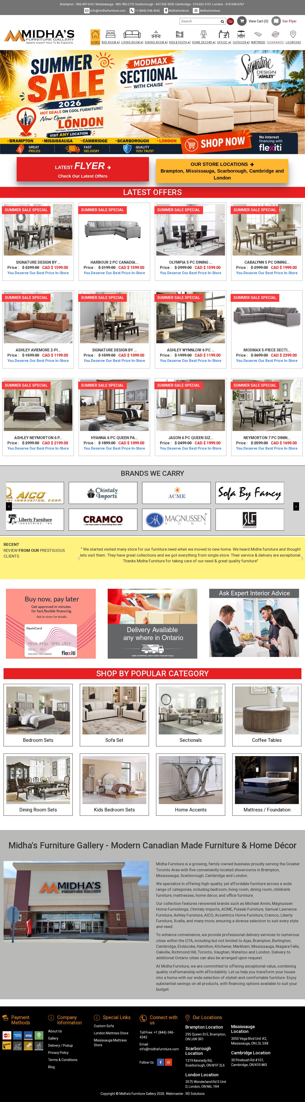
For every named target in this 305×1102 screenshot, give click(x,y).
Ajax (247, 940)
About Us (55, 1031)
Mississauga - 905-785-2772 (115, 4)
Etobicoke (186, 946)
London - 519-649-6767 (228, 4)
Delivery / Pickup (60, 1045)
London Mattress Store (111, 1033)
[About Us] (254, 623)
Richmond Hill (184, 952)
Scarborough (191, 875)
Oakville (163, 952)
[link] (190, 31)
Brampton (270, 869)
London (240, 875)
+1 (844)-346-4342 (147, 10)
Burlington (281, 940)
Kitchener (223, 946)
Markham (241, 946)
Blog (51, 1067)
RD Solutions (195, 1094)
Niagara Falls (287, 946)
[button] (110, 38)
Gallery (53, 1038)
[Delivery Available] (153, 624)
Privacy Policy (58, 1053)
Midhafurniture (178, 10)
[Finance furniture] (51, 624)
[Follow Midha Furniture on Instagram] (168, 1062)
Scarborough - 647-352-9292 (154, 4)
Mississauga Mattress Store (110, 1042)
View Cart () (257, 21)
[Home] (39, 36)
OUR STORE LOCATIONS (222, 171)
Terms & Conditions (62, 1060)
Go (231, 21)
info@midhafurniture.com (108, 10)
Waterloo (239, 952)
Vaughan (221, 952)
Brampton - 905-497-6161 (77, 4)
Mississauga (167, 875)
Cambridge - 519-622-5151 (193, 4)
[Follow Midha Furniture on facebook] (161, 1062)
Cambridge (215, 875)
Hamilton (205, 946)
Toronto (205, 952)
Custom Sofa (104, 1026)
